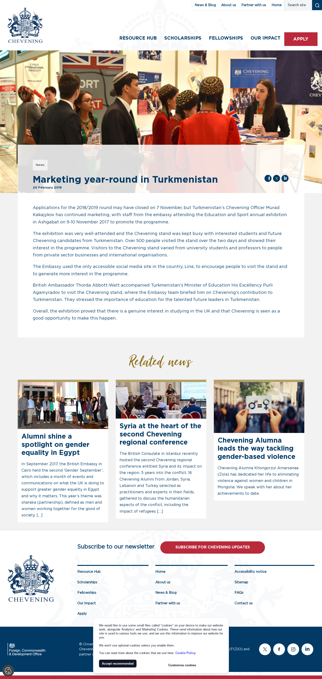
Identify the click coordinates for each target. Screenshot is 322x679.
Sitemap (241, 582)
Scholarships (182, 38)
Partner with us (253, 5)
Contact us (244, 603)
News (40, 165)
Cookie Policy (185, 653)
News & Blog (205, 5)
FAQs (239, 592)
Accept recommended (118, 663)
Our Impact (86, 603)
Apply (300, 39)
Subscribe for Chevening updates (212, 547)
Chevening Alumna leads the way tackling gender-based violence (256, 448)
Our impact (266, 38)
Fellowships (226, 38)
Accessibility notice (251, 571)
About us (228, 5)
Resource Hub (138, 38)
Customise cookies (182, 665)
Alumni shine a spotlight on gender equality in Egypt (55, 444)
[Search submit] (317, 5)
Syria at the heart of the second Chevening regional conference (160, 434)
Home (277, 5)
